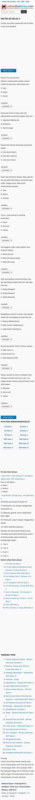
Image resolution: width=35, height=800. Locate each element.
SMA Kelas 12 (24, 448)
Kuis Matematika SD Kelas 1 (16, 729)
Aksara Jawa (11, 749)
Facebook (13, 793)
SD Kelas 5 (8, 435)
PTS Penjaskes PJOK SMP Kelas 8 (17, 573)
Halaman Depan (8, 784)
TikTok (12, 796)
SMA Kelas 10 (24, 443)
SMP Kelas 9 (8, 443)
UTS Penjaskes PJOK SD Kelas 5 (17, 583)
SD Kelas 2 (24, 426)
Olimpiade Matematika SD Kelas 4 (19, 753)
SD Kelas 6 (24, 435)
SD (18, 2)
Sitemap (5, 790)
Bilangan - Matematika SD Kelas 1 (19, 706)
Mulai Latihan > (8, 70)
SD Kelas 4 (24, 431)
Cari (24, 11)
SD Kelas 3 (8, 431)
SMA (27, 2)
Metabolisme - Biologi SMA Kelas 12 (20, 683)
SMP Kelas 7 (8, 439)
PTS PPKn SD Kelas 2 (13, 564)
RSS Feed (12, 790)
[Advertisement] (17, 48)
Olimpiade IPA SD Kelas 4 (16, 709)
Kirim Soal (14, 787)
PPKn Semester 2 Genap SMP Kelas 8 (19, 608)
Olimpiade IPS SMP (13, 739)
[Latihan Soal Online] (17, 7)
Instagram (22, 793)
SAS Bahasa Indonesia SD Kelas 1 (19, 703)
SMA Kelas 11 (8, 448)
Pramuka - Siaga (12, 679)
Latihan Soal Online (9, 2)
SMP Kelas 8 (23, 439)
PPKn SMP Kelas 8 (12, 605)
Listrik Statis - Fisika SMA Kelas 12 (19, 726)
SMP (22, 2)
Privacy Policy (24, 787)
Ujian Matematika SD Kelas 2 (17, 686)
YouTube (5, 796)
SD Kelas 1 (8, 426)
